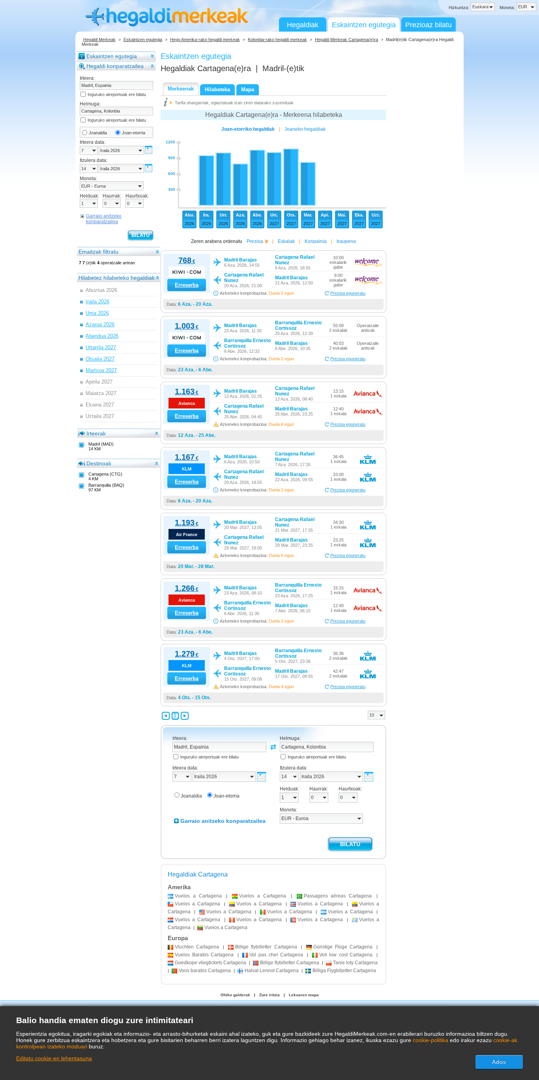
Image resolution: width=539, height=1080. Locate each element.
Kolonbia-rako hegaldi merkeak (277, 39)
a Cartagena (198, 896)
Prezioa (255, 241)
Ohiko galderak (235, 995)
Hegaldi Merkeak (99, 39)
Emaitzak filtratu (98, 251)
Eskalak (286, 241)
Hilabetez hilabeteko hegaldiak (117, 278)
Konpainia (316, 241)
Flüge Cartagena (342, 947)
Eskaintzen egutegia (364, 25)
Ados (499, 1062)
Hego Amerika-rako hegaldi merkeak (205, 39)
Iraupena (346, 241)
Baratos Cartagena (204, 955)
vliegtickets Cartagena (210, 962)
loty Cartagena (355, 962)
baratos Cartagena (205, 970)
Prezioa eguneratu (347, 293)
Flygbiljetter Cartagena (344, 970)
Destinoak (98, 463)
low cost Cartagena (346, 955)
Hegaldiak (302, 25)
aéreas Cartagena (338, 896)
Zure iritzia (269, 995)
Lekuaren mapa (304, 995)
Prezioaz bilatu (428, 25)
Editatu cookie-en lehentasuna (54, 1058)
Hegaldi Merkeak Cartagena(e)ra (346, 39)
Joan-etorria (133, 132)
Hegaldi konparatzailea (115, 66)
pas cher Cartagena (276, 955)
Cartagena (197, 947)
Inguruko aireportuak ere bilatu (117, 94)
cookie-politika (430, 1040)
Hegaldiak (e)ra (206, 68)
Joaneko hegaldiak (305, 129)
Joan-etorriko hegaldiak (248, 129)
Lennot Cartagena (272, 970)
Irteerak (96, 433)
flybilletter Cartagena (266, 947)
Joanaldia (98, 132)
